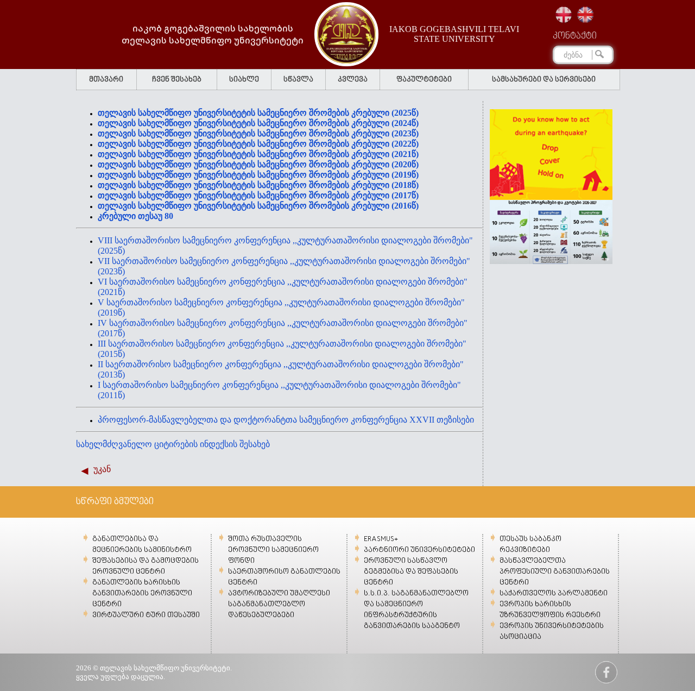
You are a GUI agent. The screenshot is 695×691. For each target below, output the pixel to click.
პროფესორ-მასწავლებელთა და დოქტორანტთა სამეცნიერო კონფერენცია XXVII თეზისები (286, 419)
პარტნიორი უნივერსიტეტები (419, 550)
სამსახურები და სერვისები (544, 79)
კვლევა (353, 79)
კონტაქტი (575, 36)
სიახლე (244, 79)
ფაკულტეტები (424, 79)
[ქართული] (563, 15)
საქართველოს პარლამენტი (554, 593)
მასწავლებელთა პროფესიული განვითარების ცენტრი (555, 571)
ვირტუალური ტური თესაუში (146, 615)
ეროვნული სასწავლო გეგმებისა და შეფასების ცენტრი (411, 571)
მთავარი (106, 79)
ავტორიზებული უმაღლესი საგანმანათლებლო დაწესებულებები (279, 604)
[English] (585, 15)
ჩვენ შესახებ (176, 79)
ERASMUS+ (381, 539)
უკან (102, 469)
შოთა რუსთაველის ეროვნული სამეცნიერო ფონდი (273, 550)
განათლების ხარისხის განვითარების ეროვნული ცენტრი (142, 593)
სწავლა (298, 79)
